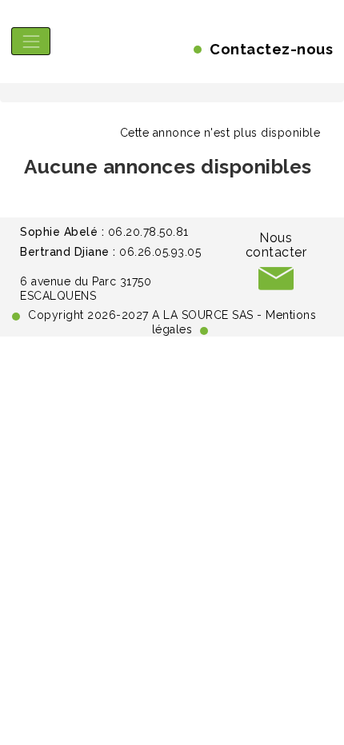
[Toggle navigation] (30, 41)
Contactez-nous (271, 49)
